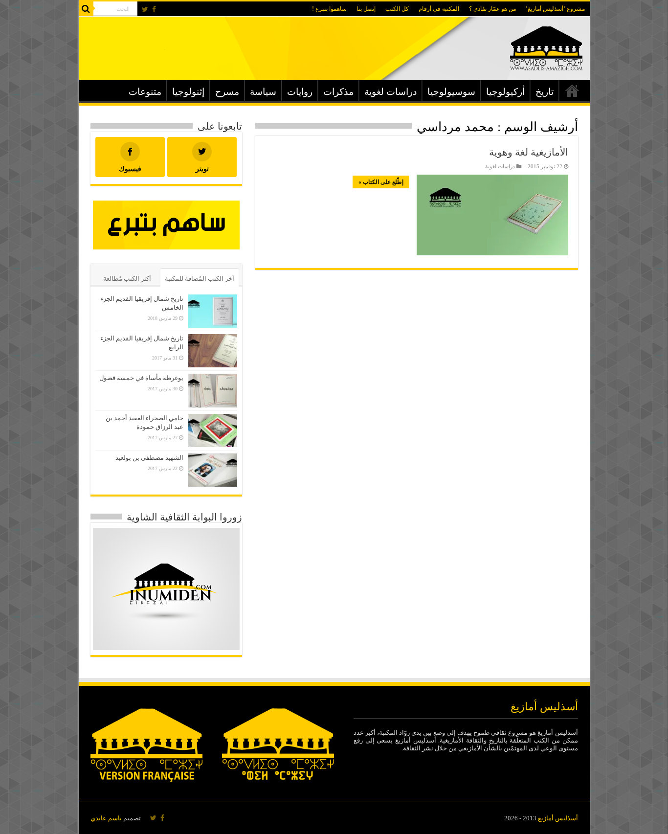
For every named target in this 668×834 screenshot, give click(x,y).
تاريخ (544, 92)
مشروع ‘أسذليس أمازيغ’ (555, 8)
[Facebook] (154, 9)
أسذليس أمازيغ (558, 818)
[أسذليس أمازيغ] (546, 46)
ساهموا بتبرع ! (329, 8)
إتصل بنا (366, 8)
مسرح (227, 92)
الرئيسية (572, 90)
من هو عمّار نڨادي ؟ (492, 8)
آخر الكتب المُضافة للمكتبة (199, 278)
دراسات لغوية (390, 92)
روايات (299, 92)
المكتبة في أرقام (439, 8)
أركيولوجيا (505, 92)
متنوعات (145, 92)
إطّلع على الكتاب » (380, 182)
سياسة (263, 92)
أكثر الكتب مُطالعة (127, 278)
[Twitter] (145, 9)
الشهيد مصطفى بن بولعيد (149, 457)
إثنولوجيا (188, 92)
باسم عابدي (106, 818)
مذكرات (338, 92)
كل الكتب (397, 8)
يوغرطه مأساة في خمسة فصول (141, 378)
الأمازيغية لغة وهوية (528, 152)
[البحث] (86, 8)
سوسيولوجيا (451, 92)
